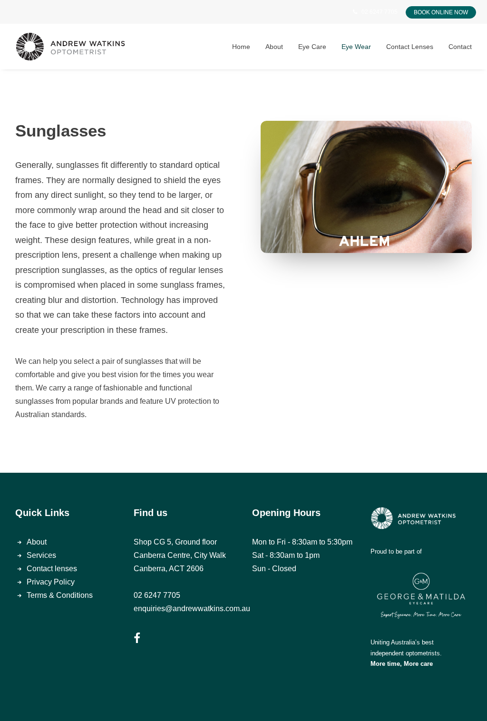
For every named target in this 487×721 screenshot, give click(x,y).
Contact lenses (52, 569)
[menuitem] (244, 46)
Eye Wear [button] (356, 46)
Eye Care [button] (312, 46)
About (37, 542)
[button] (137, 640)
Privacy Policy (51, 582)
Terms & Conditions (60, 595)
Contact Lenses (409, 46)
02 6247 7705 (379, 12)
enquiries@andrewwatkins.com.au (192, 608)
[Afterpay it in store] (413, 518)
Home (241, 46)
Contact (460, 46)
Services (41, 555)
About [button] (274, 46)
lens (70, 255)
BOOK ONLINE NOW (441, 12)
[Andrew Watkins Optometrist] (70, 46)
